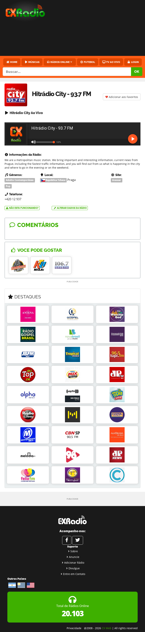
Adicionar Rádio (74, 562)
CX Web (106, 628)
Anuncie (74, 557)
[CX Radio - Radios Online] (72, 519)
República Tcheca (55, 180)
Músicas (33, 61)
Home (13, 61)
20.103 (72, 613)
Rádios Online (60, 61)
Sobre (74, 551)
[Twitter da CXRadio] (77, 540)
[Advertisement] (98, 28)
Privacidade (74, 628)
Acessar (116, 180)
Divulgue (74, 568)
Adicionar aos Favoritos (123, 97)
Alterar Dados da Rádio (71, 208)
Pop (8, 186)
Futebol (89, 61)
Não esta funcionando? (23, 208)
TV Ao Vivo (113, 61)
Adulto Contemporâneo (20, 180)
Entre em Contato (74, 574)
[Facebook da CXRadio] (66, 540)
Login (134, 61)
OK (136, 72)
